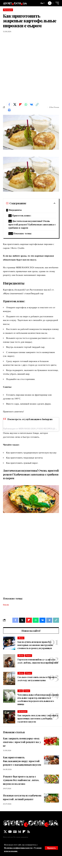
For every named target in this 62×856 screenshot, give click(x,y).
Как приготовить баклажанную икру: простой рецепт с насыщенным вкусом (22, 761)
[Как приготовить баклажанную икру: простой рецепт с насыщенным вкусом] (51, 759)
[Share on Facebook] (9, 104)
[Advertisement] (31, 67)
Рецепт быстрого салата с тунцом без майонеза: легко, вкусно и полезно (21, 780)
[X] (5, 831)
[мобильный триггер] (56, 3)
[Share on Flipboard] (20, 104)
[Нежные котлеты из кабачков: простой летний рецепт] (51, 798)
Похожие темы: (22, 233)
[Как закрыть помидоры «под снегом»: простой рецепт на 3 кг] (51, 741)
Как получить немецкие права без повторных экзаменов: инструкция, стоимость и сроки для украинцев (35, 645)
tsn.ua (6, 604)
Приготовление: (21, 215)
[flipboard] (24, 831)
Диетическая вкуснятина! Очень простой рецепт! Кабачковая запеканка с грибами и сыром (32, 224)
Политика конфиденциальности (18, 847)
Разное (28, 655)
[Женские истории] (15, 3)
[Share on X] (14, 104)
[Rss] (28, 831)
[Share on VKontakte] (31, 104)
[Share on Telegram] (49, 620)
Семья (27, 691)
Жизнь (21, 638)
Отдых (28, 673)
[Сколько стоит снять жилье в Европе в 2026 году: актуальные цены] (9, 678)
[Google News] (14, 831)
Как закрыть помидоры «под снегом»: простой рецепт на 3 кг (22, 742)
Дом (20, 691)
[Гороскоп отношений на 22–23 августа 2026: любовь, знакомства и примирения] (9, 660)
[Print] (9, 110)
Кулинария (8, 10)
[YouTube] (10, 831)
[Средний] (19, 831)
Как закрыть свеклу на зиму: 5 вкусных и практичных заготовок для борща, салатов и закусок (37, 718)
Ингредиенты (15, 210)
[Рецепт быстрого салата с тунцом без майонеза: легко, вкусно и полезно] (51, 779)
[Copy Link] (37, 104)
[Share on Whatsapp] (25, 104)
